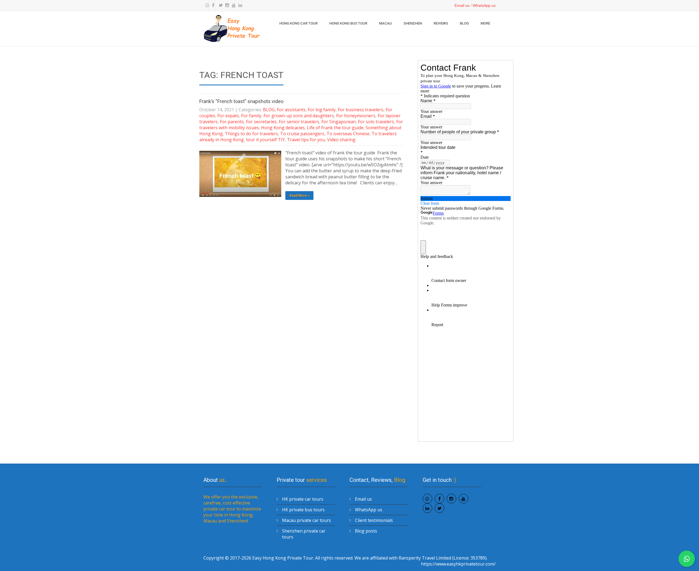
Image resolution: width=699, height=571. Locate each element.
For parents (232, 122)
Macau (385, 23)
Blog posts (366, 531)
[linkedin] (239, 5)
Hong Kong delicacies (283, 128)
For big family (322, 110)
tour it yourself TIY (265, 140)
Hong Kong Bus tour (348, 23)
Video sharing (341, 140)
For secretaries (261, 122)
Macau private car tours (306, 520)
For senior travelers (299, 122)
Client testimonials (374, 520)
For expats (228, 116)
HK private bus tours (303, 510)
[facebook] (212, 5)
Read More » (299, 195)
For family (251, 116)
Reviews (441, 23)
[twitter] (219, 5)
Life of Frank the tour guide (335, 128)
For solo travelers (376, 122)
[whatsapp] (206, 5)
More (485, 23)
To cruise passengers (302, 134)
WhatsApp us (484, 5)
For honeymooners (355, 116)
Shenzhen (413, 23)
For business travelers (360, 110)
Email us (462, 5)
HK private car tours (302, 499)
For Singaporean (338, 122)
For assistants (291, 110)
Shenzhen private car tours (303, 534)
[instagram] (226, 5)
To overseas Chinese (348, 134)
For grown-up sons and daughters (298, 116)
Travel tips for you (306, 140)
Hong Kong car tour (298, 23)
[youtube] (232, 5)
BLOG (464, 23)
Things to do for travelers (251, 134)
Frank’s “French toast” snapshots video (241, 101)
